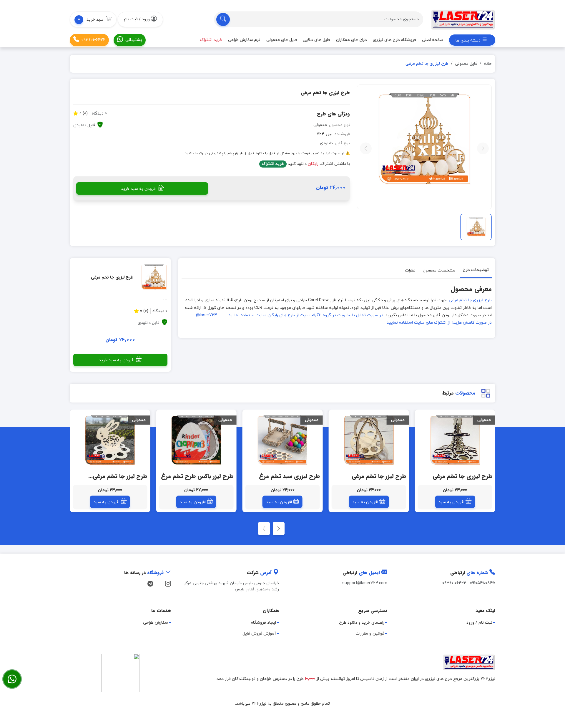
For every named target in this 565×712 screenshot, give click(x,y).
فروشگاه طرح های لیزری (394, 40)
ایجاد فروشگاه (263, 622)
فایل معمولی (466, 64)
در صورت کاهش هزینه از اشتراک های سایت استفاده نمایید (439, 322)
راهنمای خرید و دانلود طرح (361, 622)
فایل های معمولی (281, 40)
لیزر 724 (325, 134)
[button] (93, 19)
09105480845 (482, 583)
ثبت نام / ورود (479, 622)
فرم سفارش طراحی (244, 40)
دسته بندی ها (469, 40)
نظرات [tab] (410, 270)
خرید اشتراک (273, 164)
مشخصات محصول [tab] (439, 270)
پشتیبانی (133, 40)
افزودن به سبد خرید (139, 189)
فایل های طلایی (316, 40)
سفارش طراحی (155, 622)
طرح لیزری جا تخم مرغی (470, 300)
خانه (488, 64)
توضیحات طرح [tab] (476, 270)
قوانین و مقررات (369, 633)
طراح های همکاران (351, 40)
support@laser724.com (364, 583)
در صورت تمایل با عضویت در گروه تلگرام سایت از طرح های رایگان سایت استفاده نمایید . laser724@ (289, 315)
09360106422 (93, 40)
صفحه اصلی (432, 40)
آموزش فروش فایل (259, 633)
